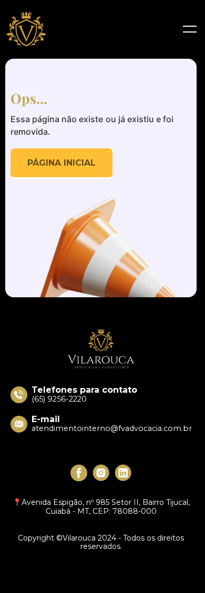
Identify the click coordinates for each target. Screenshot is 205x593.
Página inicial (61, 163)
